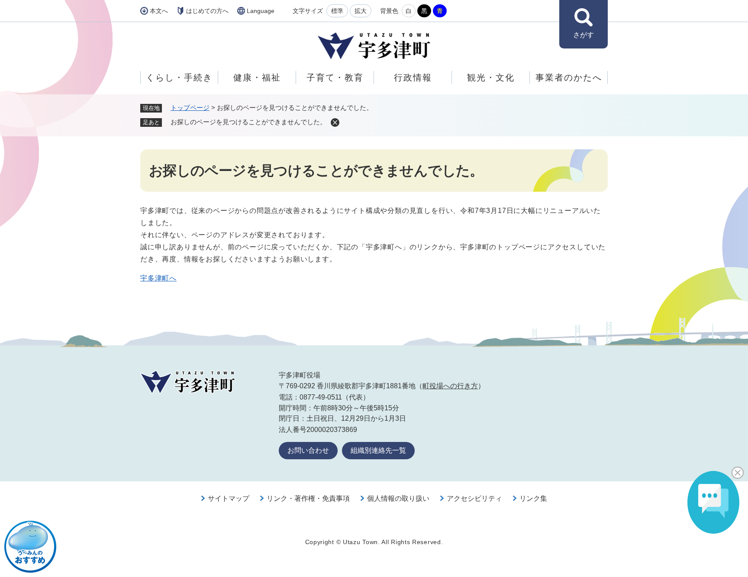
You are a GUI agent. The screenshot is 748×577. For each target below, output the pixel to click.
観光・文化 (491, 77)
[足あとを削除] (335, 122)
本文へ (159, 10)
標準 (337, 10)
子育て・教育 (335, 77)
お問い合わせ (308, 450)
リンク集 (533, 498)
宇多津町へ (158, 278)
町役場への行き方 (450, 386)
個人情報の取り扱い (398, 498)
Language (260, 10)
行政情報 (413, 77)
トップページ (190, 107)
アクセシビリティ (474, 498)
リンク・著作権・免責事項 (308, 498)
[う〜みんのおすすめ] (30, 547)
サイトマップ (228, 498)
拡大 (361, 10)
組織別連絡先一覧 (378, 450)
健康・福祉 (257, 77)
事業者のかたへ (568, 77)
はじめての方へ (207, 10)
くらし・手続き (179, 77)
